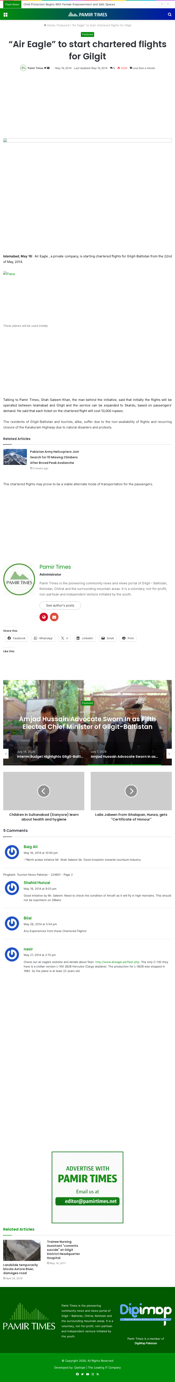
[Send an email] (48, 68)
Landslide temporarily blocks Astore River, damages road (20, 1269)
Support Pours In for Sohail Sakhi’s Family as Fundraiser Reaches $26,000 (72, 4)
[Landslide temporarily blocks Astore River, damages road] (22, 1250)
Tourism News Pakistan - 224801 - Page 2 (45, 874)
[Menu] (5, 16)
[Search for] (170, 16)
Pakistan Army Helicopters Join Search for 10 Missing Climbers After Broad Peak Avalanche (54, 457)
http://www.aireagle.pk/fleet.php (117, 962)
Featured (63, 25)
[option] (87, 722)
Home (50, 25)
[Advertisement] (87, 106)
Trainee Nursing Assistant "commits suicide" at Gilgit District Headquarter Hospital (63, 1250)
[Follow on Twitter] (45, 68)
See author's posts (60, 605)
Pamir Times (35, 68)
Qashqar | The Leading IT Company (97, 1367)
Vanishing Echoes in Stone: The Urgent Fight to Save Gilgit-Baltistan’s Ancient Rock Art (88, 722)
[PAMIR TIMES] (87, 14)
